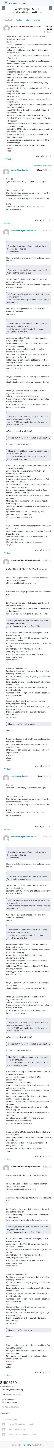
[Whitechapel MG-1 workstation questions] (3, 8)
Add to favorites (12, 1407)
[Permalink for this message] (50, 156)
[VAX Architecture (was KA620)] (50, 8)
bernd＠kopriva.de (19, 170)
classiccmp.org (17, 3)
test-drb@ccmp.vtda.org (12, 1389)
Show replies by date (43, 165)
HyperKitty (26, 1445)
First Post (8, 20)
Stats (28, 20)
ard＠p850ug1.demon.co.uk (23, 230)
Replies (19, 20)
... (8, 184)
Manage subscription (13, 1394)
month (37, 20)
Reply (9, 159)
